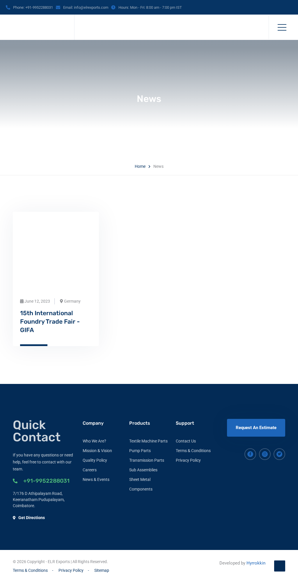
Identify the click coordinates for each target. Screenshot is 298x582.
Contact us (186, 441)
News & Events (96, 479)
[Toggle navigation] (282, 27)
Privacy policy (188, 460)
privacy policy (71, 570)
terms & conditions (30, 570)
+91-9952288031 (46, 480)
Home (140, 166)
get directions (31, 517)
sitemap (101, 570)
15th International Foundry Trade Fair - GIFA (50, 321)
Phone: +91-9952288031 (33, 7)
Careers (90, 470)
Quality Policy (95, 460)
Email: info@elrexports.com (85, 7)
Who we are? (94, 441)
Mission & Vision (97, 450)
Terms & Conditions (193, 450)
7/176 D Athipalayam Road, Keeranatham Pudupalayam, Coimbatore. (39, 499)
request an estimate (256, 427)
